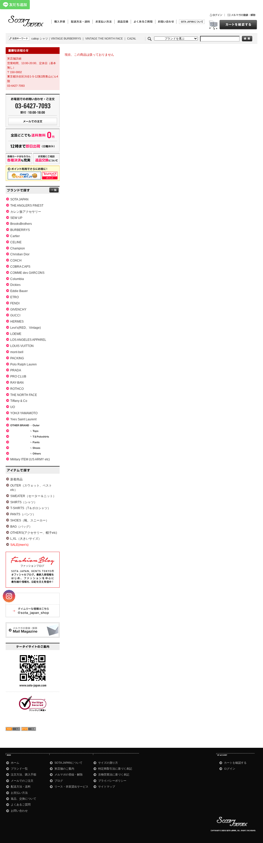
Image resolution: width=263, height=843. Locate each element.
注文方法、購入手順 (23, 774)
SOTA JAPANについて (68, 762)
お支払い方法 (19, 792)
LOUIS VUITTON (22, 346)
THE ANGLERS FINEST (26, 205)
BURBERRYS (20, 230)
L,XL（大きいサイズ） (25, 538)
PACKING (17, 358)
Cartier (15, 236)
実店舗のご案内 (64, 768)
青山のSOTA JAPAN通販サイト (26, 21)
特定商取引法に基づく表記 (115, 768)
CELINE (16, 242)
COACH (16, 260)
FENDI (15, 303)
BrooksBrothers (21, 224)
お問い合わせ (19, 810)
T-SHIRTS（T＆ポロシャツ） (30, 508)
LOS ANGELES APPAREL (28, 340)
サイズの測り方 (108, 762)
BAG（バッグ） (21, 526)
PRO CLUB (18, 376)
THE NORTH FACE (23, 395)
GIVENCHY (18, 309)
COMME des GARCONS (27, 273)
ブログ (58, 780)
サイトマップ (106, 786)
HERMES (17, 321)
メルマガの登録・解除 (68, 774)
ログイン (229, 768)
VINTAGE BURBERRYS (66, 38)
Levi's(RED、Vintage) (25, 328)
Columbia (17, 279)
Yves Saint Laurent (23, 419)
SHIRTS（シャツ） (23, 502)
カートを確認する (235, 762)
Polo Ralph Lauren (23, 364)
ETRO (14, 297)
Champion (17, 248)
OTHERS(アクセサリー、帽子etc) (33, 533)
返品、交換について (23, 798)
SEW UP (16, 218)
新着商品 (16, 479)
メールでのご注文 (22, 780)
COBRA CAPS (20, 266)
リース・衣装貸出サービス (71, 786)
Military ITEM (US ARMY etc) (30, 459)
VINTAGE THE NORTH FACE (104, 38)
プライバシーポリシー (112, 780)
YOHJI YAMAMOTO (23, 413)
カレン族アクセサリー (25, 212)
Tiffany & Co (18, 401)
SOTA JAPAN (19, 199)
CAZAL (131, 38)
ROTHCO (17, 389)
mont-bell (16, 352)
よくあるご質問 (21, 804)
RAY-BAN (17, 382)
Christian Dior (20, 254)
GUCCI (15, 315)
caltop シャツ (39, 38)
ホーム (15, 762)
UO (12, 407)
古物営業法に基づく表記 (113, 774)
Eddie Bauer (19, 291)
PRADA (15, 370)
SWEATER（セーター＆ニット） (33, 496)
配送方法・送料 (21, 786)
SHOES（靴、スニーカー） (29, 520)
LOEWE (15, 334)
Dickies (15, 285)
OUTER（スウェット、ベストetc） (31, 488)
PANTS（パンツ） (23, 514)
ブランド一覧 (19, 768)
